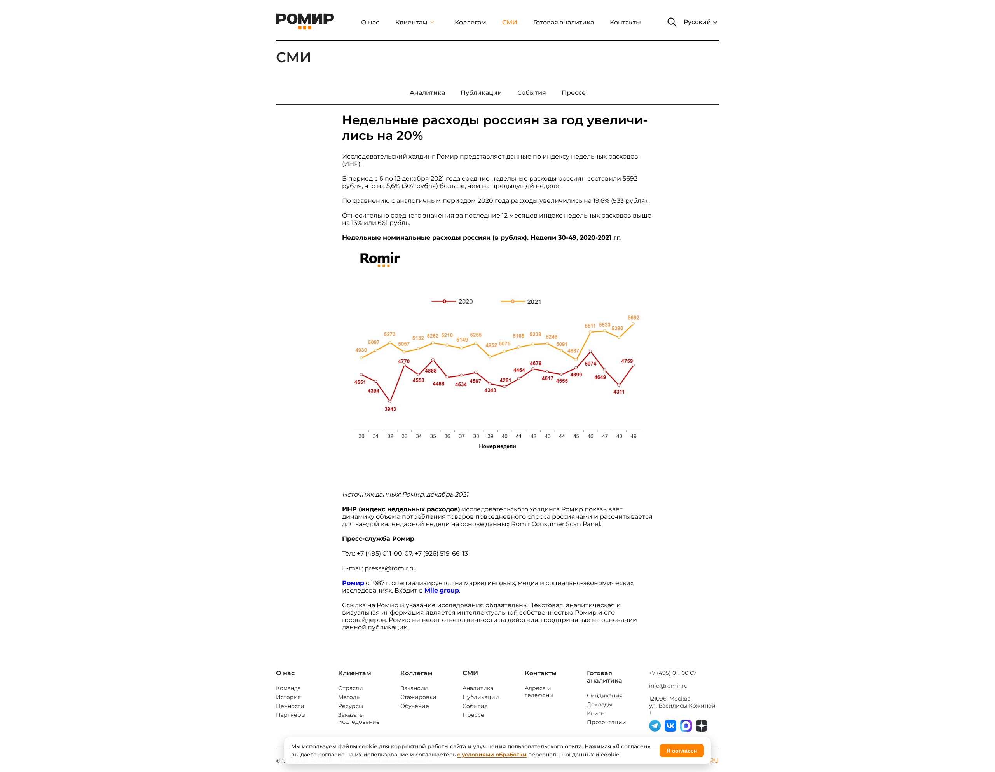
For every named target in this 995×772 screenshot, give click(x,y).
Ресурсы (350, 705)
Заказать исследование (359, 718)
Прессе (473, 714)
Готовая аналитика (563, 22)
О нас (370, 22)
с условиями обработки (492, 754)
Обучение (414, 705)
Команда (288, 688)
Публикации (481, 697)
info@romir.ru (668, 685)
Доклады (599, 704)
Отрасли (350, 688)
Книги (596, 713)
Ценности (290, 705)
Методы (349, 697)
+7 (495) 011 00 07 (672, 672)
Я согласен (682, 751)
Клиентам (411, 22)
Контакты (625, 22)
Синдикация (605, 695)
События (475, 705)
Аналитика (478, 688)
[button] (672, 22)
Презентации (606, 722)
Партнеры (290, 714)
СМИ (509, 22)
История (288, 697)
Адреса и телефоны (539, 692)
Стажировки (418, 697)
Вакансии (414, 688)
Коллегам (470, 22)
